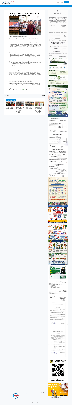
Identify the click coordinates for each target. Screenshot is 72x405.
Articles (33, 5)
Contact (61, 2)
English (30, 5)
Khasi (26, 5)
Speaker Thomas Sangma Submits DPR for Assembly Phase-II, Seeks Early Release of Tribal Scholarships (39, 109)
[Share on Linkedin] (21, 89)
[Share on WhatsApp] (18, 89)
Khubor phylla (46, 5)
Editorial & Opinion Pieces (39, 5)
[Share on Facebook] (10, 89)
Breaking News (22, 5)
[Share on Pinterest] (25, 89)
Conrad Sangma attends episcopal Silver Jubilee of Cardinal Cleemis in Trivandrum (10, 109)
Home (58, 2)
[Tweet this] (14, 89)
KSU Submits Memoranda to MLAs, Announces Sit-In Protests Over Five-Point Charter (29, 109)
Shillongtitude (40, 402)
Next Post (43, 95)
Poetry (51, 5)
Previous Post (6, 95)
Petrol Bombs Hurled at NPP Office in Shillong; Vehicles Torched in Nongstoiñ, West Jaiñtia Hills (20, 109)
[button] (66, 2)
